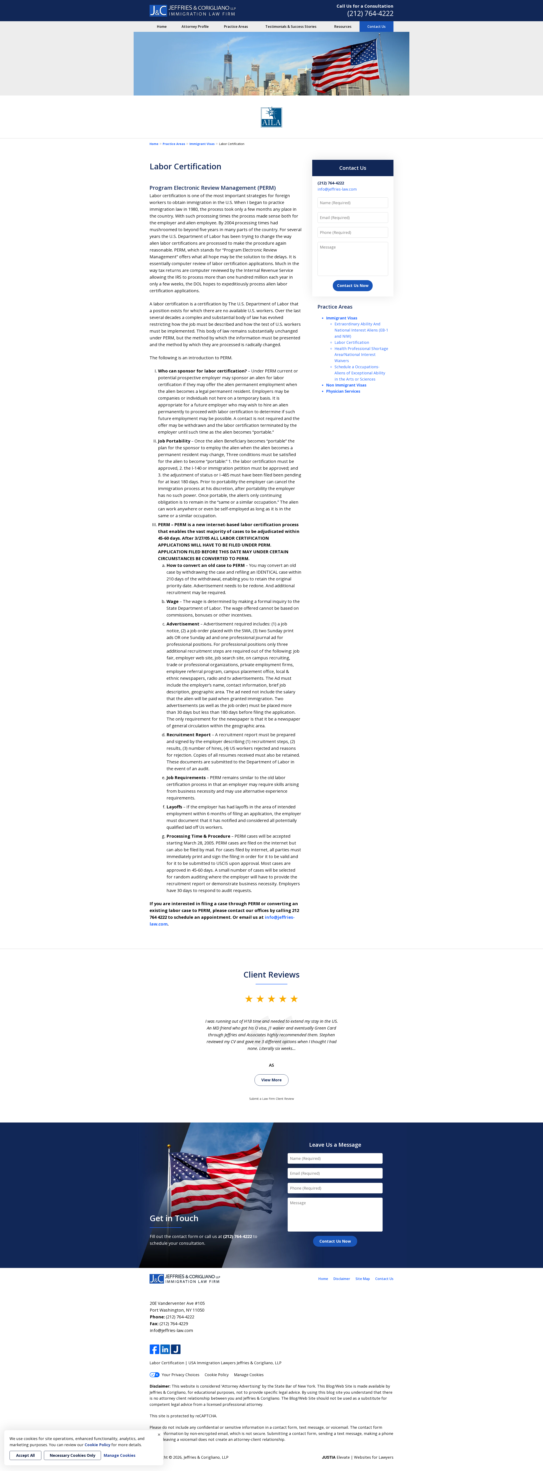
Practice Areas (236, 26)
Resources (342, 26)
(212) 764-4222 (370, 13)
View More (271, 1079)
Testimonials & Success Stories (290, 26)
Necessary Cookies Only (72, 1455)
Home (162, 26)
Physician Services (343, 391)
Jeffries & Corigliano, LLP (206, 1457)
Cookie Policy (217, 1374)
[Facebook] (154, 1349)
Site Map (362, 1278)
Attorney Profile (195, 26)
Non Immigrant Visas (346, 385)
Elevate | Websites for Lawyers (357, 1457)
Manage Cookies (249, 1374)
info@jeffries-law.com (337, 189)
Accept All (25, 1455)
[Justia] (176, 1349)
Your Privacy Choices (180, 1374)
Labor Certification (351, 342)
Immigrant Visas (202, 144)
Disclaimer (341, 1278)
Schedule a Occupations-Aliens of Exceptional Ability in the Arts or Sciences (359, 373)
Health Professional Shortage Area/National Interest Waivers (361, 354)
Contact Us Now (352, 285)
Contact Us (376, 26)
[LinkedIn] (165, 1349)
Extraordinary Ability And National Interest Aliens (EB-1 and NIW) (361, 330)
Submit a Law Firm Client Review (271, 1099)
